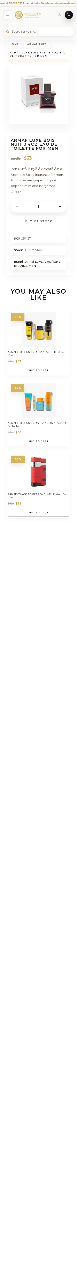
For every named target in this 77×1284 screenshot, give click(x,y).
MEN (32, 266)
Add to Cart (39, 370)
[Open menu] (7, 14)
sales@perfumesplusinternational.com (51, 3)
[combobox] (38, 32)
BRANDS (20, 266)
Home (14, 44)
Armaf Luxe (37, 44)
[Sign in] (59, 14)
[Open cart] (69, 15)
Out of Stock (38, 221)
